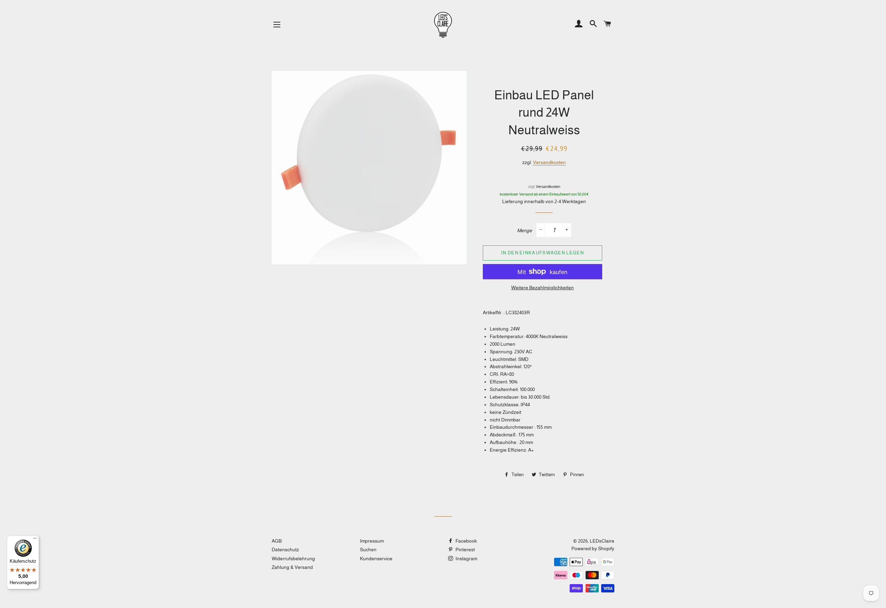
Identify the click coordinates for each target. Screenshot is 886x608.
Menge (524, 230)
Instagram (465, 558)
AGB (277, 541)
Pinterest (464, 549)
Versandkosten (549, 162)
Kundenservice (376, 558)
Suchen (368, 549)
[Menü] (35, 540)
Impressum (372, 541)
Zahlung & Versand (292, 567)
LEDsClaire (602, 541)
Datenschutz (285, 549)
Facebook (465, 541)
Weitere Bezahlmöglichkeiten (542, 287)
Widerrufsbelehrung (293, 558)
